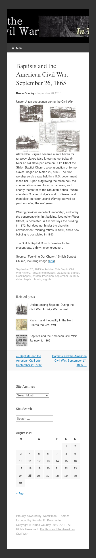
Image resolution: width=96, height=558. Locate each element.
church (37, 276)
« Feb (19, 493)
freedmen (48, 276)
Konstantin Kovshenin (46, 520)
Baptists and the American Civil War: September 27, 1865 (69, 360)
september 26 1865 (67, 276)
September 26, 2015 (49, 93)
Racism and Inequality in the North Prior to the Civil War (51, 322)
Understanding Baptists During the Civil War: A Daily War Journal (51, 306)
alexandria (63, 272)
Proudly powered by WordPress (36, 516)
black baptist (23, 276)
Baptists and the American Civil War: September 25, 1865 (29, 360)
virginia (46, 279)
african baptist (46, 272)
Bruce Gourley (25, 93)
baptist (75, 272)
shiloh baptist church (28, 279)
